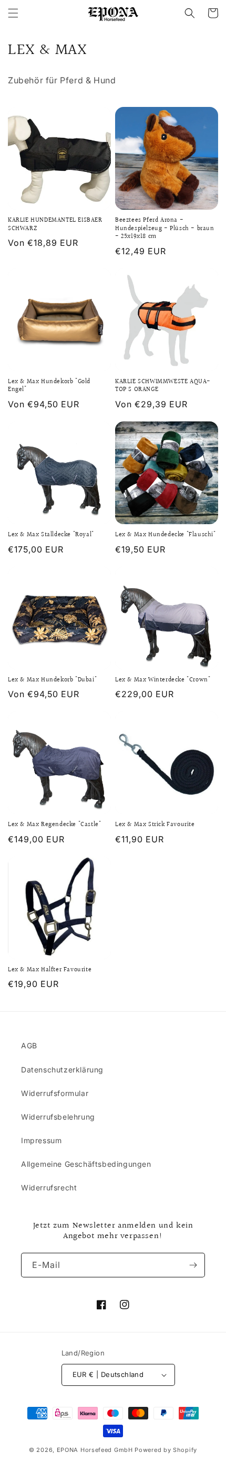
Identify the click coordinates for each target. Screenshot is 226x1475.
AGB (29, 1045)
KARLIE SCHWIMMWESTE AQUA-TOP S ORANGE (163, 386)
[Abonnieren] (192, 1265)
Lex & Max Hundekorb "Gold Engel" (49, 386)
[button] (13, 13)
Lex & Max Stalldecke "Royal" (51, 535)
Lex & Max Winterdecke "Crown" (162, 680)
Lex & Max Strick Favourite (155, 825)
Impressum (41, 1140)
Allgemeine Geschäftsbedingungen (86, 1163)
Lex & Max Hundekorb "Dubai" (52, 680)
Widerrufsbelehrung (58, 1116)
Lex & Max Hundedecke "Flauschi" (165, 535)
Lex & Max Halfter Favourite (49, 970)
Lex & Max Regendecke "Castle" (54, 825)
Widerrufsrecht (49, 1187)
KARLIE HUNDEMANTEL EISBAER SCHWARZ (55, 224)
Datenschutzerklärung (62, 1069)
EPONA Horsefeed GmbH (95, 1450)
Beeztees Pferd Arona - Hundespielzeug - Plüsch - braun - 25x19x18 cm (164, 228)
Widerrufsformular (54, 1093)
